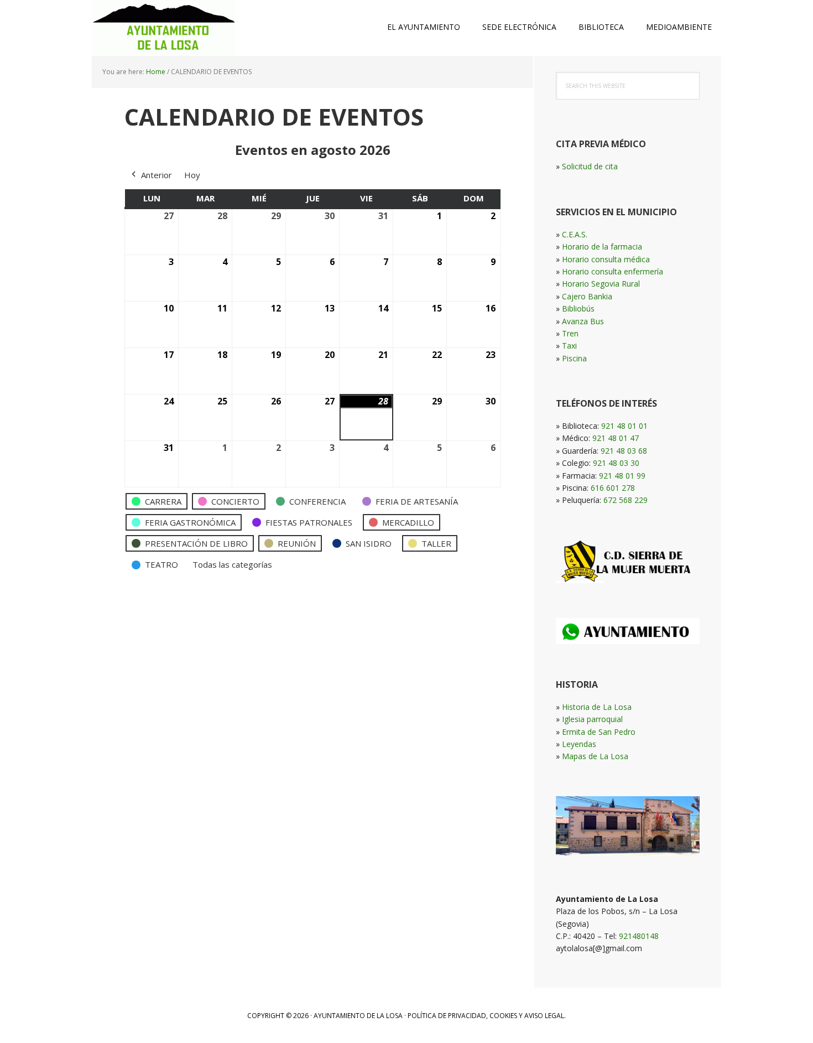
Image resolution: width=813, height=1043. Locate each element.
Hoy (192, 174)
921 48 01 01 (624, 426)
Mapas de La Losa (595, 756)
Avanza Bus (583, 321)
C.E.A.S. (574, 234)
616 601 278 (613, 487)
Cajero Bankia (587, 296)
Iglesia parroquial (592, 719)
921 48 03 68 (624, 450)
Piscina (574, 358)
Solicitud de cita (590, 166)
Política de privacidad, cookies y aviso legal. (487, 1015)
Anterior (156, 174)
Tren (570, 333)
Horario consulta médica (606, 259)
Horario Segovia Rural (601, 283)
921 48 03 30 (616, 463)
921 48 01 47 (615, 438)
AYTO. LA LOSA (163, 27)
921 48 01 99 (622, 475)
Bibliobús (578, 308)
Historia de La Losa (597, 707)
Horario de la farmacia (602, 246)
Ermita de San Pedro (598, 732)
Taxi (569, 345)
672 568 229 (625, 500)
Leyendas (579, 744)
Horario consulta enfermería (612, 271)
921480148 (639, 936)
